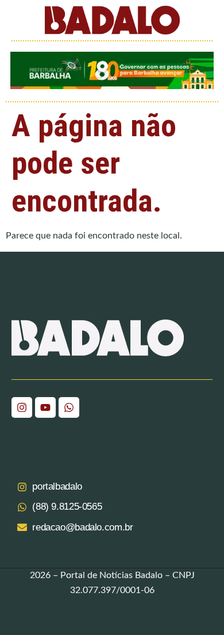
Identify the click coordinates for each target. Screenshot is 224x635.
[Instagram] (21, 407)
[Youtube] (45, 407)
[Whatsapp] (69, 407)
